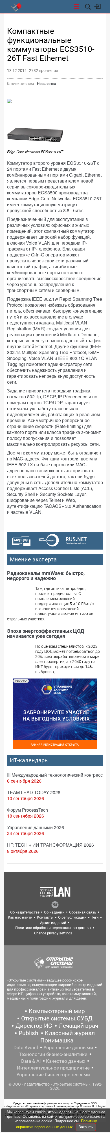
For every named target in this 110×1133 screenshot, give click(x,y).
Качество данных (65, 1061)
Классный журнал (70, 1033)
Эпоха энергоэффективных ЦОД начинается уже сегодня (45, 633)
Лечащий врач (78, 1025)
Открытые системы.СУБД (57, 1018)
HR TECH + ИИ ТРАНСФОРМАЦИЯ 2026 (50, 845)
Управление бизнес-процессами (53, 1074)
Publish (28, 1033)
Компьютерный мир (57, 1011)
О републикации (72, 917)
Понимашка (56, 1040)
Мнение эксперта (33, 559)
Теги (95, 917)
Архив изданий (53, 923)
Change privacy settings (53, 933)
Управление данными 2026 (35, 827)
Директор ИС (34, 1025)
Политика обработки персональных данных (53, 928)
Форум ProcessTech (27, 810)
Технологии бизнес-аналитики (53, 1054)
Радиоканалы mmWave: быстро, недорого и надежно (46, 575)
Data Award (26, 1047)
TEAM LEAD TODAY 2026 (33, 792)
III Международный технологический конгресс (55, 775)
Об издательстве (24, 912)
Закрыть (86, 1127)
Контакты (45, 917)
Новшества (46, 84)
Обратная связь (82, 912)
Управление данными (68, 1047)
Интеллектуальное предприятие (53, 1068)
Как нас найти (20, 917)
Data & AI (31, 1061)
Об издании (54, 912)
